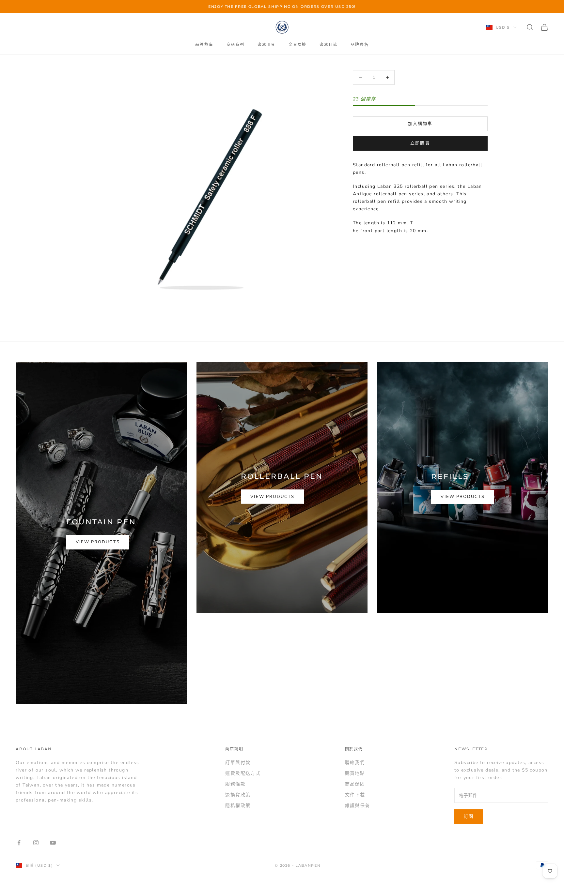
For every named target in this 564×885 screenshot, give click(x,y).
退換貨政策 (237, 795)
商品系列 (235, 44)
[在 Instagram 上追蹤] (36, 842)
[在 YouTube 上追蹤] (53, 842)
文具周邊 (297, 44)
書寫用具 (266, 44)
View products (98, 542)
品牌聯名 (359, 44)
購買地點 (355, 773)
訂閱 (469, 816)
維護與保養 (357, 805)
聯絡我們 (355, 762)
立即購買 (420, 143)
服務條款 (235, 784)
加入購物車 (420, 123)
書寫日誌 (328, 44)
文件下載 (355, 795)
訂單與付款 (237, 762)
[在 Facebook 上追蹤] (19, 842)
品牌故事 (204, 44)
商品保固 (355, 784)
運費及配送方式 (242, 773)
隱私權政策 (237, 805)
